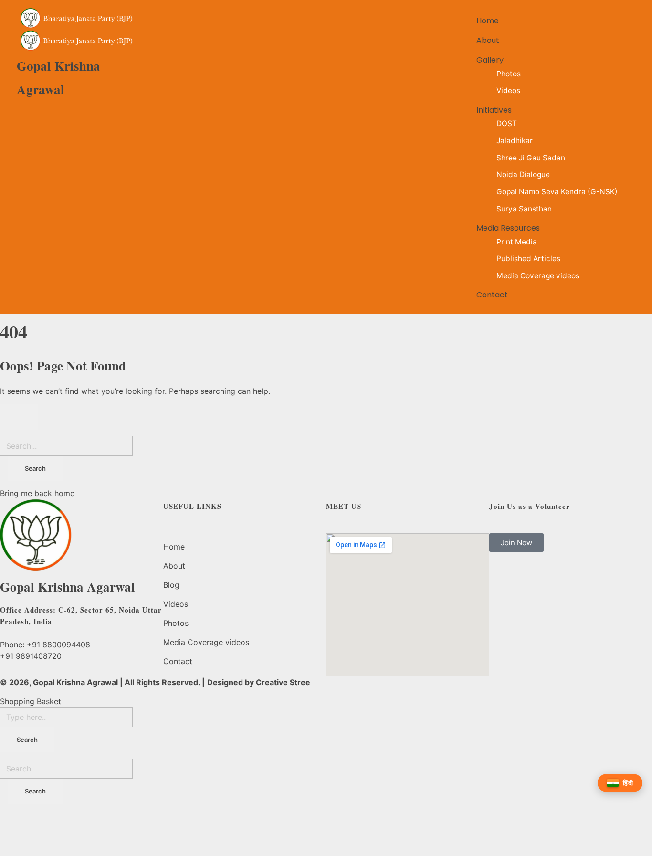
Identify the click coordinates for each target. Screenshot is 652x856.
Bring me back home (37, 493)
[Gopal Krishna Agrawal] (77, 18)
